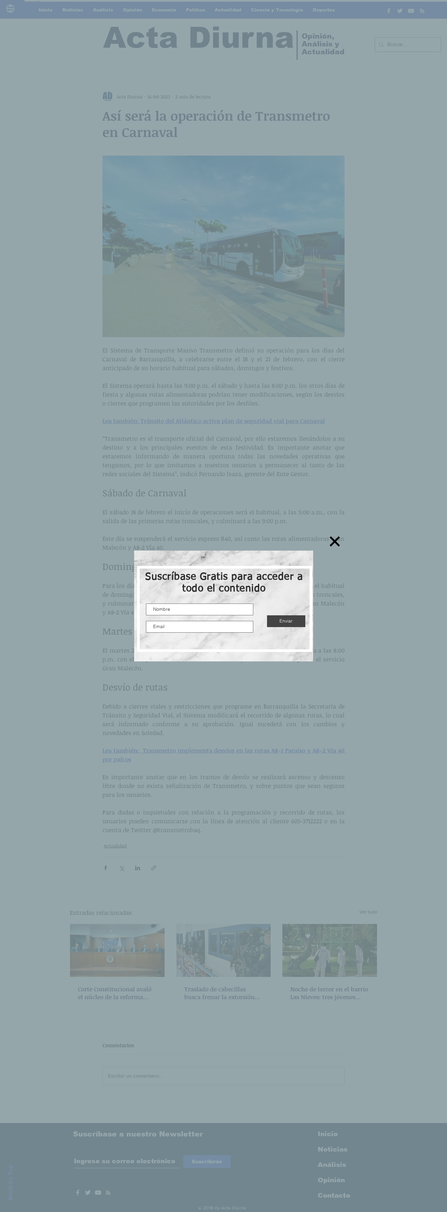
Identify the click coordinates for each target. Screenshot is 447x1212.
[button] (335, 541)
